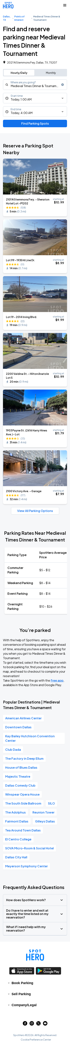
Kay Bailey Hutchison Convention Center (30, 738)
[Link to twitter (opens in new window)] (38, 1024)
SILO (51, 803)
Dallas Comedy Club (20, 785)
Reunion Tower (43, 812)
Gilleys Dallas (45, 821)
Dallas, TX (6, 18)
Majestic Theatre (17, 776)
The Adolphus (15, 812)
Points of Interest (19, 18)
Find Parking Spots (35, 123)
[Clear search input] (62, 84)
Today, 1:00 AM (21, 99)
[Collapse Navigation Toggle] (65, 5)
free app (57, 680)
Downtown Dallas (18, 727)
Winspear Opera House (22, 794)
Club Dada (13, 749)
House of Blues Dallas (21, 767)
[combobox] (35, 84)
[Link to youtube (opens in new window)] (45, 1024)
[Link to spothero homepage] (35, 955)
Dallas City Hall (16, 857)
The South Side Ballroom (23, 803)
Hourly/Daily (19, 72)
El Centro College (18, 839)
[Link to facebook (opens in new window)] (25, 1024)
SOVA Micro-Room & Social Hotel (29, 848)
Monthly (51, 72)
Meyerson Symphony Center (26, 866)
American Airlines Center (23, 718)
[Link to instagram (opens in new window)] (31, 1024)
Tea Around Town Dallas (23, 830)
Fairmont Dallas (16, 821)
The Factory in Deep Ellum (24, 758)
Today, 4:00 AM (21, 113)
